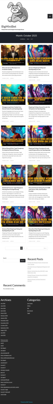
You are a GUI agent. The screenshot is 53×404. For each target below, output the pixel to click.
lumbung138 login (5, 379)
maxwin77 (3, 367)
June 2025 (3, 335)
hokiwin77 (3, 375)
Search (4, 258)
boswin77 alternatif (5, 392)
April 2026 (3, 310)
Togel (4, 102)
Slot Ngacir (3, 348)
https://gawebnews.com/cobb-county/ (10, 387)
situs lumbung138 (5, 353)
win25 (2, 345)
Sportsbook (30, 310)
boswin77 (3, 365)
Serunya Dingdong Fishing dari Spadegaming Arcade (37, 68)
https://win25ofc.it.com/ (6, 382)
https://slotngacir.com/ (6, 355)
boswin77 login (4, 389)
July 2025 (3, 332)
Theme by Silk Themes (26, 402)
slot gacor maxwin (5, 370)
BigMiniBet (8, 26)
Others (31, 63)
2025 (28, 39)
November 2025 (5, 323)
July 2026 (3, 303)
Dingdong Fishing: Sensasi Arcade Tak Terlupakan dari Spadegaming (39, 108)
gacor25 (3, 372)
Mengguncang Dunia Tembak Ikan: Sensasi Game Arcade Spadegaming (12, 108)
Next (45, 248)
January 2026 (4, 318)
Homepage (22, 39)
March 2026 (4, 313)
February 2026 (4, 315)
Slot (28, 308)
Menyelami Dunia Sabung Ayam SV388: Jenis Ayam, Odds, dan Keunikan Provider (39, 189)
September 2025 (5, 327)
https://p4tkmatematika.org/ (7, 357)
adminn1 (12, 78)
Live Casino (5, 63)
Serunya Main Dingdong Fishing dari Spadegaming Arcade (12, 229)
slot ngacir (3, 350)
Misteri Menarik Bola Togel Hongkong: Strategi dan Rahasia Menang (13, 149)
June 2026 (3, 305)
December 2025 (4, 320)
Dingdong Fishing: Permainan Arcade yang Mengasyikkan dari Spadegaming (39, 149)
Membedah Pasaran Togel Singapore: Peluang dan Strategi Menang (12, 188)
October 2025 (4, 325)
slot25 (2, 343)
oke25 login (3, 394)
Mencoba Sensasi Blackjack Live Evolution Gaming (11, 68)
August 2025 (4, 330)
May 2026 (3, 308)
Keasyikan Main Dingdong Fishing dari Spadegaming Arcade (39, 229)
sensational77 (4, 362)
